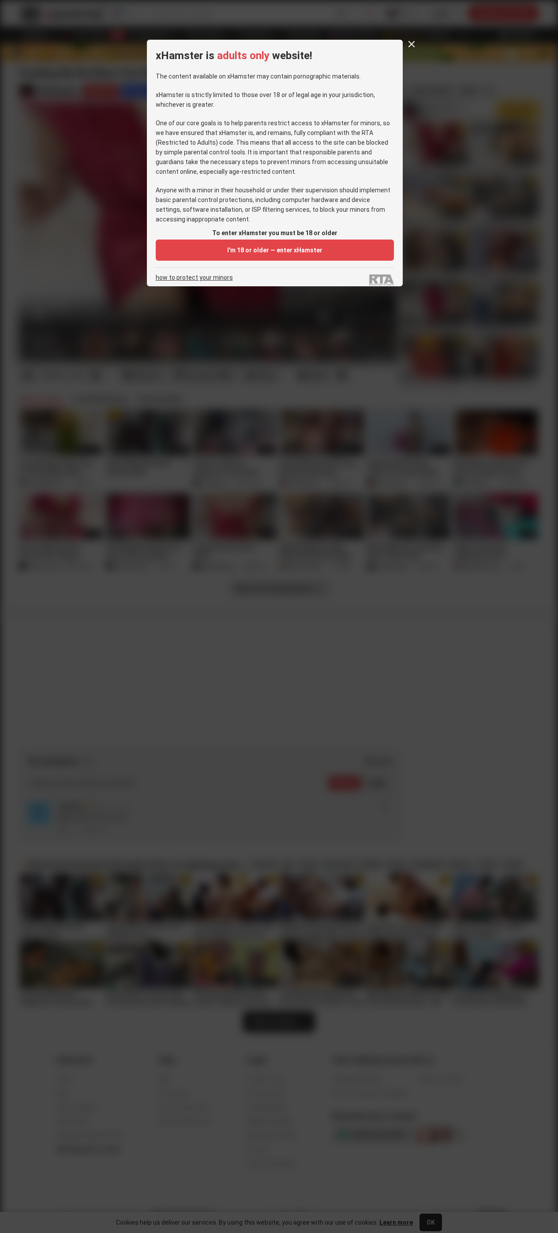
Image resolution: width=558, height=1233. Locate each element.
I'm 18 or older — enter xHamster (274, 250)
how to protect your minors (194, 277)
